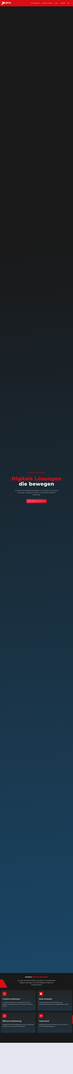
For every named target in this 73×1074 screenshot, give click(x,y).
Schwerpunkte (35, 3)
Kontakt (63, 3)
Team (56, 3)
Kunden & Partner (47, 3)
